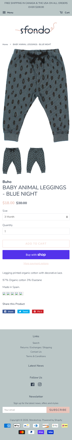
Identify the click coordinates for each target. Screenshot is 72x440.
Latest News (36, 366)
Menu (10, 12)
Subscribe (58, 410)
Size (5, 211)
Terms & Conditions (36, 356)
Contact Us (36, 351)
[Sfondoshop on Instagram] (40, 385)
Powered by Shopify (52, 420)
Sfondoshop (35, 420)
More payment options (36, 263)
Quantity (8, 225)
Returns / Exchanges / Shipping (36, 347)
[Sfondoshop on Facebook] (32, 385)
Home (5, 44)
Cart (66, 12)
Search (36, 343)
